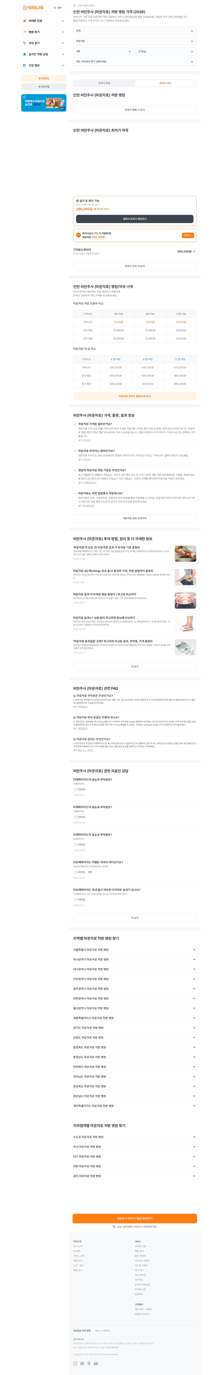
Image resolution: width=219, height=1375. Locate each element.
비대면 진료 (140, 1246)
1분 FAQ (139, 1279)
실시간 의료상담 (142, 1284)
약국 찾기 (139, 1270)
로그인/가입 (43, 86)
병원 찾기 (139, 1251)
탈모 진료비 (140, 1255)
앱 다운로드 (43, 78)
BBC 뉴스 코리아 (85, 750)
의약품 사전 (140, 1289)
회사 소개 (77, 1246)
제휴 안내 (77, 1260)
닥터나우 (87, 440)
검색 (59, 7)
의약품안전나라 (89, 482)
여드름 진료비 (141, 1265)
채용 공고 (77, 1270)
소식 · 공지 (78, 1265)
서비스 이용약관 (102, 1330)
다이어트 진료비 (142, 1260)
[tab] (104, 83)
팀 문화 (76, 1251)
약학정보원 (82, 706)
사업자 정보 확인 (112, 1347)
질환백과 (139, 1294)
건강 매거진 (140, 1275)
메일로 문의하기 (142, 1314)
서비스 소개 (78, 1255)
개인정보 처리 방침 (82, 1330)
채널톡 (149, 1309)
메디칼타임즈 (88, 505)
